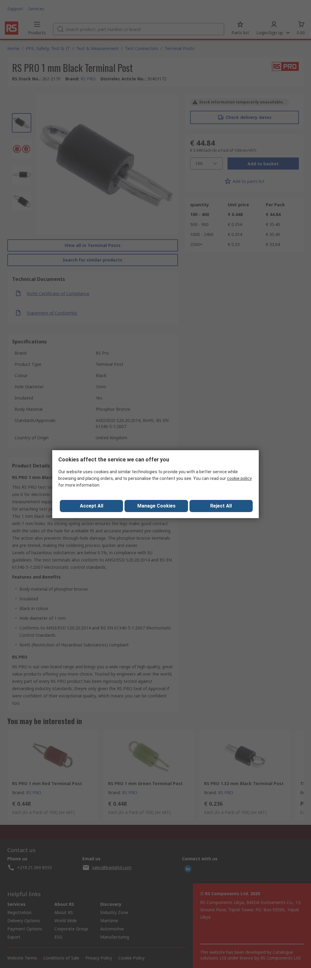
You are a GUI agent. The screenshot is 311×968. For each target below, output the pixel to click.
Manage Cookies (156, 506)
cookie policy (239, 478)
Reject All (221, 506)
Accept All (91, 506)
